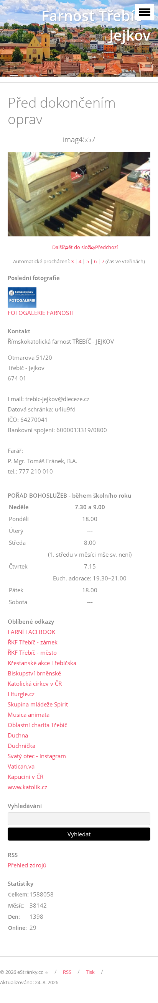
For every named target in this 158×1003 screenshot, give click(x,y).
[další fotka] (137, 194)
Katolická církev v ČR (35, 683)
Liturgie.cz (21, 694)
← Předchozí (103, 247)
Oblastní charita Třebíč (37, 725)
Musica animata (28, 714)
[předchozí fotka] (20, 194)
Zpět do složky (79, 247)
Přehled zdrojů (27, 865)
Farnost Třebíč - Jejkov (95, 25)
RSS (67, 972)
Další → (60, 247)
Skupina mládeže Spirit (38, 704)
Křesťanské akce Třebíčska (42, 663)
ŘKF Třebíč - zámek (33, 642)
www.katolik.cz (27, 787)
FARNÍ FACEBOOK (31, 632)
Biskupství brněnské (34, 673)
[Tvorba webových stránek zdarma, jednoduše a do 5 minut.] (46, 972)
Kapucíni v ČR (25, 776)
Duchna (18, 735)
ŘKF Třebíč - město (32, 652)
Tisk (90, 972)
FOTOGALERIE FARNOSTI (41, 312)
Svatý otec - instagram (37, 756)
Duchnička (21, 745)
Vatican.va (21, 766)
